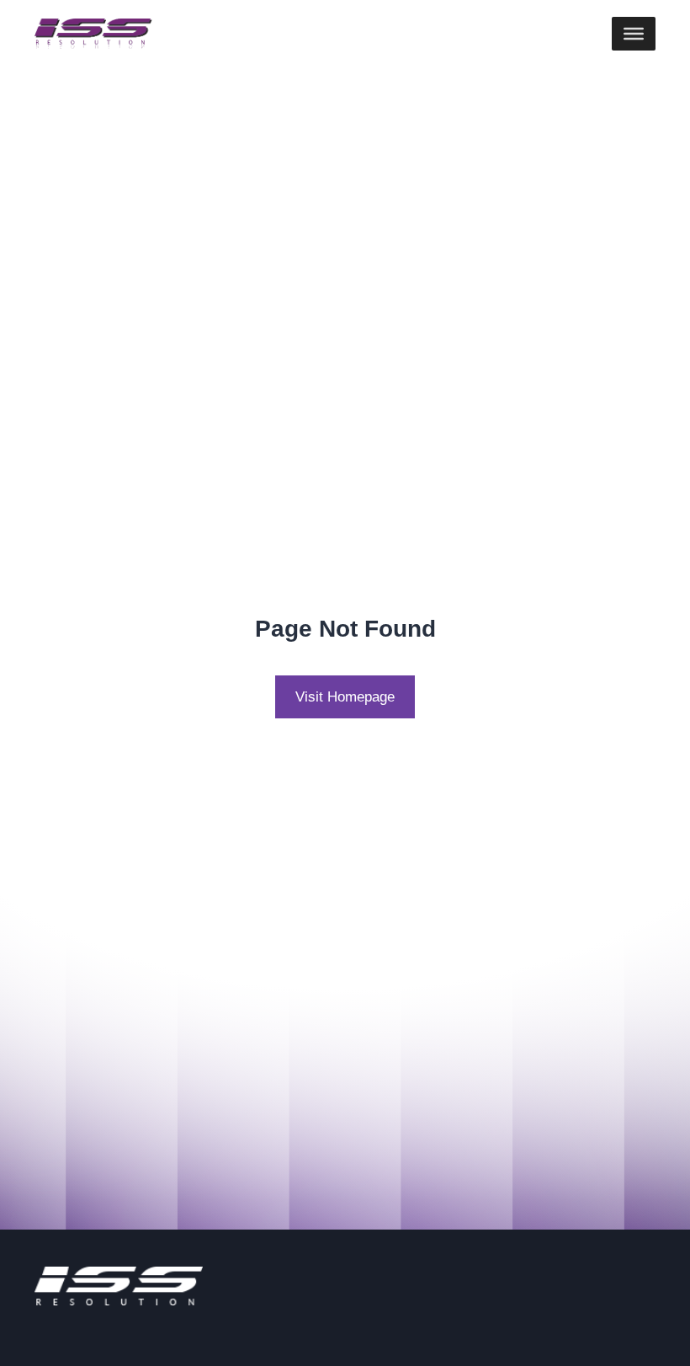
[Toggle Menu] (634, 34)
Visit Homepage (345, 696)
